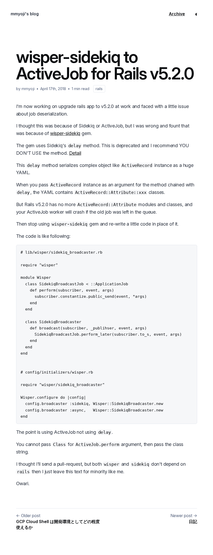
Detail (75, 153)
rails (99, 88)
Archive (177, 13)
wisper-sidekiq (65, 133)
